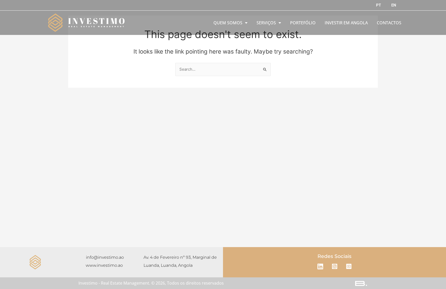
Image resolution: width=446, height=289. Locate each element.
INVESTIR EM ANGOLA (346, 23)
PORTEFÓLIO (303, 23)
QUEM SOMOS (227, 23)
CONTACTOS (389, 23)
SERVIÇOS (266, 23)
